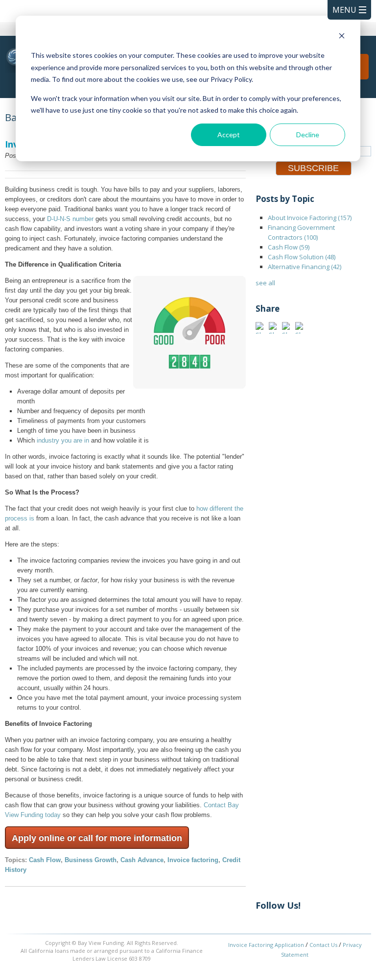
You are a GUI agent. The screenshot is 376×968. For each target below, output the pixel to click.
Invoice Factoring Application (266, 944)
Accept (228, 134)
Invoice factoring (192, 860)
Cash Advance (142, 860)
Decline (307, 134)
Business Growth (91, 860)
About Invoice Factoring (310, 217)
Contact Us (323, 944)
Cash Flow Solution (301, 256)
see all (265, 282)
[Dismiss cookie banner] (341, 37)
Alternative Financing (304, 266)
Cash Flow (45, 860)
